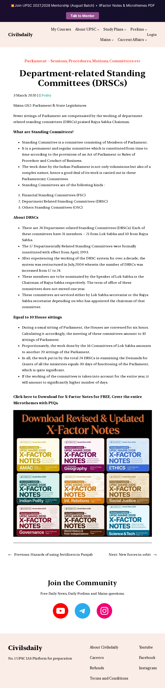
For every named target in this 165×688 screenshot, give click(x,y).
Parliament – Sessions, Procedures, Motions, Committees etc (82, 61)
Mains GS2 (22, 105)
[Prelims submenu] (146, 29)
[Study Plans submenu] (125, 29)
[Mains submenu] (113, 40)
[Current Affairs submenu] (146, 40)
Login (152, 34)
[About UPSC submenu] (98, 29)
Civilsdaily (20, 34)
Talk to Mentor (82, 16)
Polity (46, 95)
